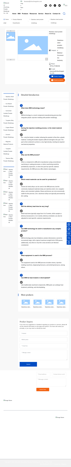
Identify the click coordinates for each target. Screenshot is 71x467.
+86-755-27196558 (48, 429)
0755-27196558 (55, 66)
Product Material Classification (17, 21)
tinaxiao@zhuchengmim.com (33, 1)
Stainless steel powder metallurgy (37, 21)
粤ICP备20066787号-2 (46, 464)
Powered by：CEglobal (60, 464)
